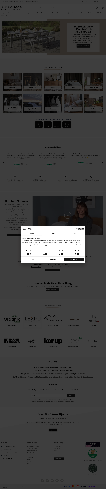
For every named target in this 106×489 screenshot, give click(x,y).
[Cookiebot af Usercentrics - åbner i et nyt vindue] (77, 229)
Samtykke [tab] (31, 233)
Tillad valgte (53, 259)
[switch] (45, 254)
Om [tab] (74, 233)
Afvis (32, 259)
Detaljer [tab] (53, 233)
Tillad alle (73, 259)
